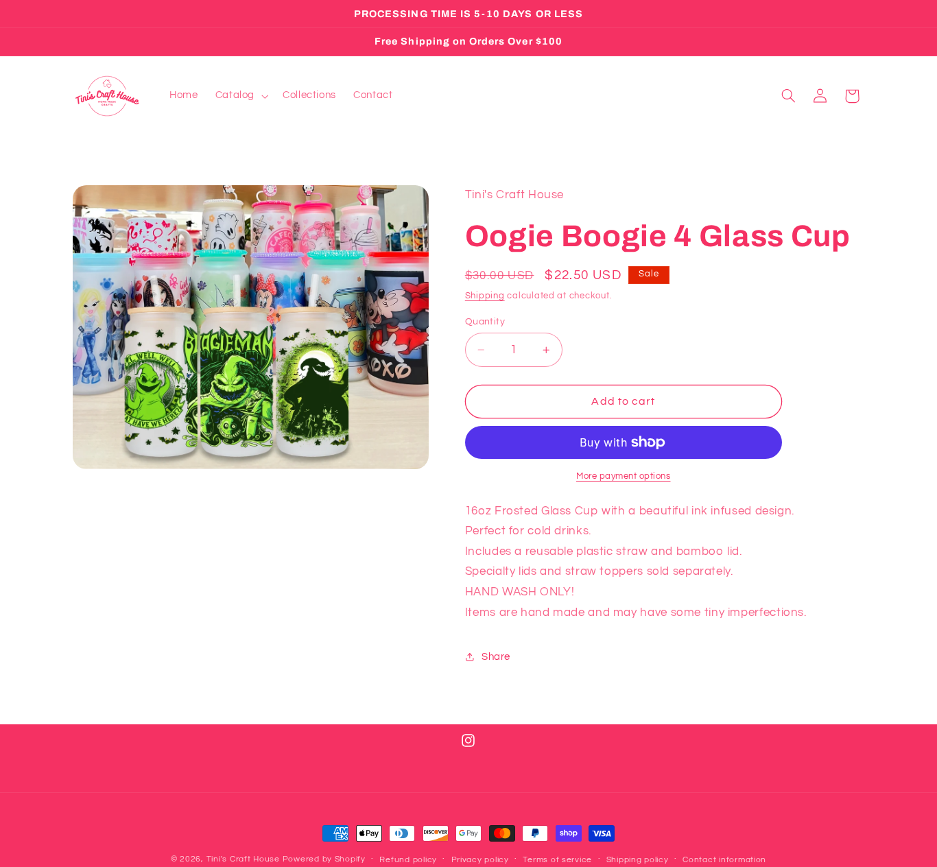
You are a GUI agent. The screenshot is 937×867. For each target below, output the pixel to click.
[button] (240, 96)
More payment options (623, 476)
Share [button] (496, 657)
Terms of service (557, 860)
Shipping (485, 296)
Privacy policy (480, 860)
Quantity (485, 321)
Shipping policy (637, 860)
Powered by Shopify (324, 859)
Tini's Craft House (243, 859)
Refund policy (408, 860)
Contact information (724, 860)
